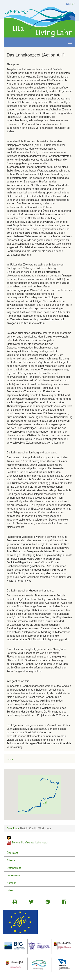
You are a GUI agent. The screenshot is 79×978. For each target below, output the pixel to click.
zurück (10, 759)
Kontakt (11, 883)
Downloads (13, 828)
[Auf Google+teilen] (48, 902)
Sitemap (11, 860)
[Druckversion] (14, 902)
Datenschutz (14, 868)
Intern (10, 890)
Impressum (13, 875)
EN (73, 3)
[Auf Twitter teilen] (31, 902)
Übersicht (12, 853)
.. (12, 837)
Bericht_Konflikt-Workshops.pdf (30, 842)
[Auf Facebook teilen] (64, 902)
